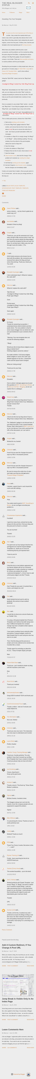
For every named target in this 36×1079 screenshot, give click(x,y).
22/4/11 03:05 (11, 722)
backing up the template (18, 122)
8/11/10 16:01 (11, 606)
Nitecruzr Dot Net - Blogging (16, 387)
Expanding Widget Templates (9, 73)
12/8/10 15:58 (11, 478)
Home (3, 12)
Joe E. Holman (11, 879)
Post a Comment (7, 930)
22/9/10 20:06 (11, 557)
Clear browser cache (10, 155)
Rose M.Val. (10, 681)
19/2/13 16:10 (11, 904)
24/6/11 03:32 (11, 764)
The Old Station (11, 717)
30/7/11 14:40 (11, 812)
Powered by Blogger (19, 1074)
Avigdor (9, 438)
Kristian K (10, 782)
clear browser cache (20, 165)
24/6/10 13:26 (11, 280)
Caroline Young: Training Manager (17, 752)
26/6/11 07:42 (11, 777)
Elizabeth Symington (13, 272)
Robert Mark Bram (12, 662)
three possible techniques (26, 59)
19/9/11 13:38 (11, 850)
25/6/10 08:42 (11, 391)
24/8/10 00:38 (11, 491)
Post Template (17, 188)
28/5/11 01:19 (11, 736)
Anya (8, 483)
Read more (30, 965)
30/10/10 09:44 (11, 591)
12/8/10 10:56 (11, 457)
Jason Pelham (11, 208)
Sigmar (9, 795)
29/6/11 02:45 (11, 790)
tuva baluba (10, 221)
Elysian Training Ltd (13, 855)
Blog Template (20, 185)
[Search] (29, 3)
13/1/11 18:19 (11, 698)
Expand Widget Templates (15, 475)
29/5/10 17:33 (11, 216)
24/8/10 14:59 (11, 510)
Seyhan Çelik (11, 910)
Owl (8, 596)
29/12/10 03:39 (11, 687)
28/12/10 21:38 (11, 676)
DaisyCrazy (10, 397)
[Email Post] (3, 194)
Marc (8, 611)
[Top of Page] (28, 1074)
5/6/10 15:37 (10, 227)
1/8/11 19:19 (10, 826)
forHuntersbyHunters (13, 692)
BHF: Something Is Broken (24, 385)
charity (9, 831)
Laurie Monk (10, 741)
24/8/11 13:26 (11, 837)
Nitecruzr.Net (6, 188)
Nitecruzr (9, 285)
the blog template (26, 45)
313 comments (12, 1047)
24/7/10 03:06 (11, 408)
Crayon (9, 232)
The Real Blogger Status (12, 4)
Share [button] (4, 196)
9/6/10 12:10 (10, 248)
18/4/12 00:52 (11, 863)
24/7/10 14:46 (11, 433)
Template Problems (8, 190)
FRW (8, 842)
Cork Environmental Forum (15, 704)
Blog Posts (11, 185)
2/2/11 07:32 (10, 711)
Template (25, 188)
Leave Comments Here (12, 1029)
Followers (12, 12)
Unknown (10, 449)
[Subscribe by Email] (28, 7)
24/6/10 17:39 (11, 371)
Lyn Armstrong (11, 769)
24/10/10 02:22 (11, 578)
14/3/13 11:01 (11, 925)
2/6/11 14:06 (10, 747)
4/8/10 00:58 (10, 444)
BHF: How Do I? (29, 426)
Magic (20, 12)
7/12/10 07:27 (11, 657)
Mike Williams (11, 818)
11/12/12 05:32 (11, 874)
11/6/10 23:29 (11, 267)
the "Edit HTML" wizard (24, 68)
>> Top (4, 180)
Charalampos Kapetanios (14, 515)
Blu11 (8, 562)
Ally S (9, 542)
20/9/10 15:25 (11, 536)
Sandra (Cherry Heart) (13, 868)
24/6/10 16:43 (11, 314)
